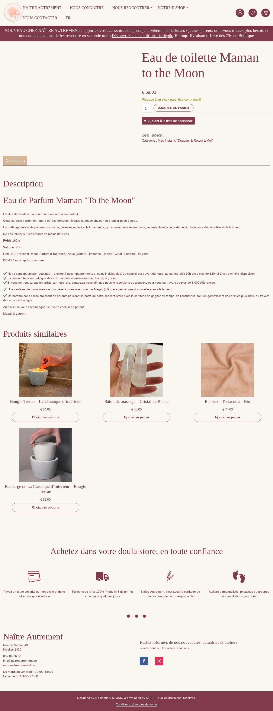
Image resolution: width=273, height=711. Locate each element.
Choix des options (45, 417)
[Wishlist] (252, 13)
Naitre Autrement (13, 13)
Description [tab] (15, 160)
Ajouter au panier (173, 108)
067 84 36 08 (12, 656)
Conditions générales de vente (136, 704)
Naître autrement (42, 8)
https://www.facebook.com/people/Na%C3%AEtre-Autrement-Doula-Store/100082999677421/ (144, 661)
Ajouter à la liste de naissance (170, 121)
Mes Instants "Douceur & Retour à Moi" (185, 140)
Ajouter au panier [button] (136, 417)
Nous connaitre (87, 8)
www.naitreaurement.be (19, 665)
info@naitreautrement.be (20, 660)
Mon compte (240, 13)
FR (68, 18)
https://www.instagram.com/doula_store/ (159, 661)
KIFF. (149, 697)
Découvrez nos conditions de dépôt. (142, 35)
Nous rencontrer (130, 8)
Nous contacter (40, 18)
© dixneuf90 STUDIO (109, 697)
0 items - (265, 13)
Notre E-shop (171, 8)
